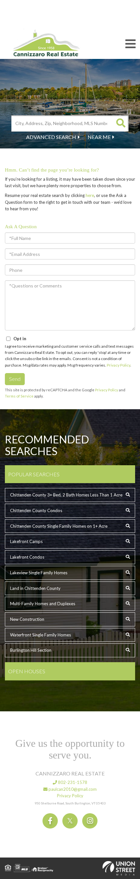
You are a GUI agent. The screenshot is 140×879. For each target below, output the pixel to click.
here (90, 195)
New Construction (27, 619)
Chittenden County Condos (36, 510)
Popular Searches (34, 474)
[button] (120, 123)
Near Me (99, 137)
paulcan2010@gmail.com (72, 789)
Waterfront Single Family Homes (40, 634)
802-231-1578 (72, 782)
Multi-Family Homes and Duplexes (42, 603)
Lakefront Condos (27, 557)
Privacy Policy (118, 365)
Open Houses (26, 671)
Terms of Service (19, 396)
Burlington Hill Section (30, 650)
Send (15, 379)
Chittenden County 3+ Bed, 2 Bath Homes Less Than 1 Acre (66, 494)
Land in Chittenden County (35, 588)
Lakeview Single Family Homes (38, 572)
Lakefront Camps (26, 541)
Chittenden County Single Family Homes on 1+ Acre (58, 526)
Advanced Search (51, 137)
